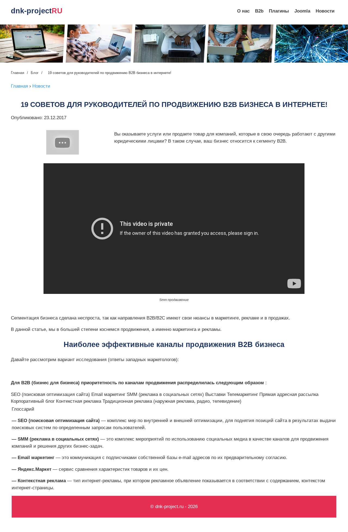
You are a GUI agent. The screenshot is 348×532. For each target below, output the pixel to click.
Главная (17, 73)
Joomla (302, 11)
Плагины (279, 11)
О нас (243, 11)
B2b (259, 11)
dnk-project (37, 11)
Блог (35, 73)
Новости (325, 11)
